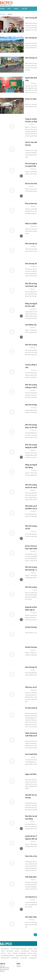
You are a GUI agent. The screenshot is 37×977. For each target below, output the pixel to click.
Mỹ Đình (30, 948)
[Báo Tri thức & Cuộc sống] (27, 407)
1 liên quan (31, 124)
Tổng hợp (19, 966)
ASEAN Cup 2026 (5, 958)
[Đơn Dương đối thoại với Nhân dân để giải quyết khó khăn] (12, 25)
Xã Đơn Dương (31, 627)
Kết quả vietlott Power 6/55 (23, 955)
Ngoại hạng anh (5, 948)
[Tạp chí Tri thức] (26, 186)
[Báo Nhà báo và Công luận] (27, 370)
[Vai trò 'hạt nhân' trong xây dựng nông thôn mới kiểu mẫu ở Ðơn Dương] (12, 149)
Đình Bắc (15, 953)
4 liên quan (32, 650)
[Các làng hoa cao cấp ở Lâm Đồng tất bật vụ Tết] (12, 904)
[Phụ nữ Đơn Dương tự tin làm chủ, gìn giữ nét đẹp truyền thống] (12, 210)
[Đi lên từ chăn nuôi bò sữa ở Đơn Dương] (12, 106)
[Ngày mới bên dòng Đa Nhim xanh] (12, 781)
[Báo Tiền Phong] (27, 390)
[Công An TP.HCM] (26, 124)
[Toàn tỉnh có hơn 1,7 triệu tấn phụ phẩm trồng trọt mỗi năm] (12, 863)
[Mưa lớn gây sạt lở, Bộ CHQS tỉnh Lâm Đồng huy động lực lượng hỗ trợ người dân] (12, 170)
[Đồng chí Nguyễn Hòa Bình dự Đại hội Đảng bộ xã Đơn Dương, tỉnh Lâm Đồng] (12, 472)
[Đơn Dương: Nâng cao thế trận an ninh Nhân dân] (12, 270)
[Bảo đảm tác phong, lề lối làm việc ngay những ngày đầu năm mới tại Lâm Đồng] (12, 823)
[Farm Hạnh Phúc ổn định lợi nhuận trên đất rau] (12, 761)
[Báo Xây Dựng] (27, 430)
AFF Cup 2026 (23, 958)
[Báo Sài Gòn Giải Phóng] (27, 572)
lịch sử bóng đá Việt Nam (7, 955)
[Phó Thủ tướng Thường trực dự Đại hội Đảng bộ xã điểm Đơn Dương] (12, 594)
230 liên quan (33, 226)
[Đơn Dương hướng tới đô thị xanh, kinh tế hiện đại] (12, 45)
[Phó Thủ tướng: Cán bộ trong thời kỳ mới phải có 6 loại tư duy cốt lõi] (12, 352)
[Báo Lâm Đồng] (27, 20)
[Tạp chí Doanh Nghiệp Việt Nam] (27, 490)
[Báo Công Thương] (27, 531)
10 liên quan (33, 83)
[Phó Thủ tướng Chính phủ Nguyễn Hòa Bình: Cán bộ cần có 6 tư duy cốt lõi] (12, 533)
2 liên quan (31, 186)
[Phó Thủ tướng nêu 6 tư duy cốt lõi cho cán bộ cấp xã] (12, 412)
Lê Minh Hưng (22, 953)
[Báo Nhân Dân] (27, 309)
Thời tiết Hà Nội (25, 951)
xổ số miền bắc (15, 958)
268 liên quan (33, 309)
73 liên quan (32, 919)
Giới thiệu (2, 966)
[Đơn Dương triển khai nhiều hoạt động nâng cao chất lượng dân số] (12, 674)
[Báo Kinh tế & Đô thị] (27, 327)
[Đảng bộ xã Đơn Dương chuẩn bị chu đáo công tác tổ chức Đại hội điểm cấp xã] (12, 614)
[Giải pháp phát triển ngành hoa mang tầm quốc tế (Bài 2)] (12, 884)
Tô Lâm (3, 951)
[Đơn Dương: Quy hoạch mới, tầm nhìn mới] (12, 65)
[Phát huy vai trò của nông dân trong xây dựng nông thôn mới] (12, 694)
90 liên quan (33, 169)
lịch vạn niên (9, 951)
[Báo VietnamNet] (27, 347)
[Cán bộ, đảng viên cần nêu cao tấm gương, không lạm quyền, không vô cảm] (12, 372)
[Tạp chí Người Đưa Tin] (26, 289)
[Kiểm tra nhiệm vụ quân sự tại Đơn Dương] (12, 230)
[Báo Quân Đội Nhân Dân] (27, 470)
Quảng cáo (2, 971)
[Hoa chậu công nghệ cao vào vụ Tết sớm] (12, 924)
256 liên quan (33, 690)
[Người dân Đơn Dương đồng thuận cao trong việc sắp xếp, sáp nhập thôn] (12, 85)
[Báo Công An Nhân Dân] (28, 590)
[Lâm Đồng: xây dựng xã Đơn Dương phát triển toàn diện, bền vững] (12, 332)
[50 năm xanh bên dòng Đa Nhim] (12, 715)
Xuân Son (17, 951)
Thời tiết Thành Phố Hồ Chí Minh (19, 948)
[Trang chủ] (6, 3)
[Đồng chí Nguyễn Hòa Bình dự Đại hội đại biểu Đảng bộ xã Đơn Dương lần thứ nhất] (12, 310)
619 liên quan (33, 612)
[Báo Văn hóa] (27, 450)
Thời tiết (3, 953)
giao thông (34, 955)
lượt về (29, 953)
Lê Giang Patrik (32, 958)
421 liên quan (33, 266)
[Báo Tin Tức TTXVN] (26, 920)
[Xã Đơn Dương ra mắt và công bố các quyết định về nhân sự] (12, 654)
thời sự (9, 953)
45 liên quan (33, 246)
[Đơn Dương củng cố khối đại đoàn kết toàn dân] (12, 250)
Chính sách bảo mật (4, 969)
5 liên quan (32, 899)
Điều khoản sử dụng (4, 967)
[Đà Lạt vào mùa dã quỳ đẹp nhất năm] (12, 190)
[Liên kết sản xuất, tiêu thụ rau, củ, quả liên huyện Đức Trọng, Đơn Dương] (12, 802)
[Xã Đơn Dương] (12, 634)
